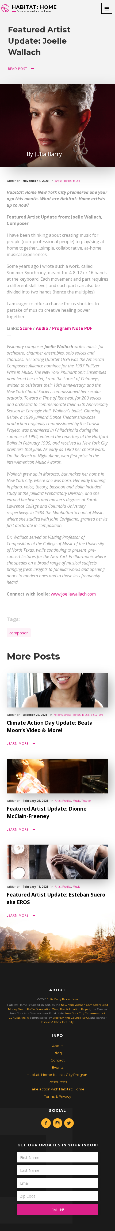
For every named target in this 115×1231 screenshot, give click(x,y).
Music (76, 181)
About (57, 1046)
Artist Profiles (63, 181)
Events (57, 1067)
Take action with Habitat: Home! (57, 1089)
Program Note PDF (72, 328)
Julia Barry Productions (62, 999)
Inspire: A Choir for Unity (57, 1022)
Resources (57, 1082)
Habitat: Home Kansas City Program (58, 1074)
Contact (58, 1060)
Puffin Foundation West (43, 1009)
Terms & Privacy (57, 1096)
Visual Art (97, 715)
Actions (58, 715)
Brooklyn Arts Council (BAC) (70, 1017)
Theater (86, 801)
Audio (42, 328)
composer (18, 632)
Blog (57, 1053)
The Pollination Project (75, 1009)
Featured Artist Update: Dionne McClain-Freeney (47, 812)
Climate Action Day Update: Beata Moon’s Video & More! (50, 726)
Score (26, 328)
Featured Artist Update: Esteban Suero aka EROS (56, 898)
